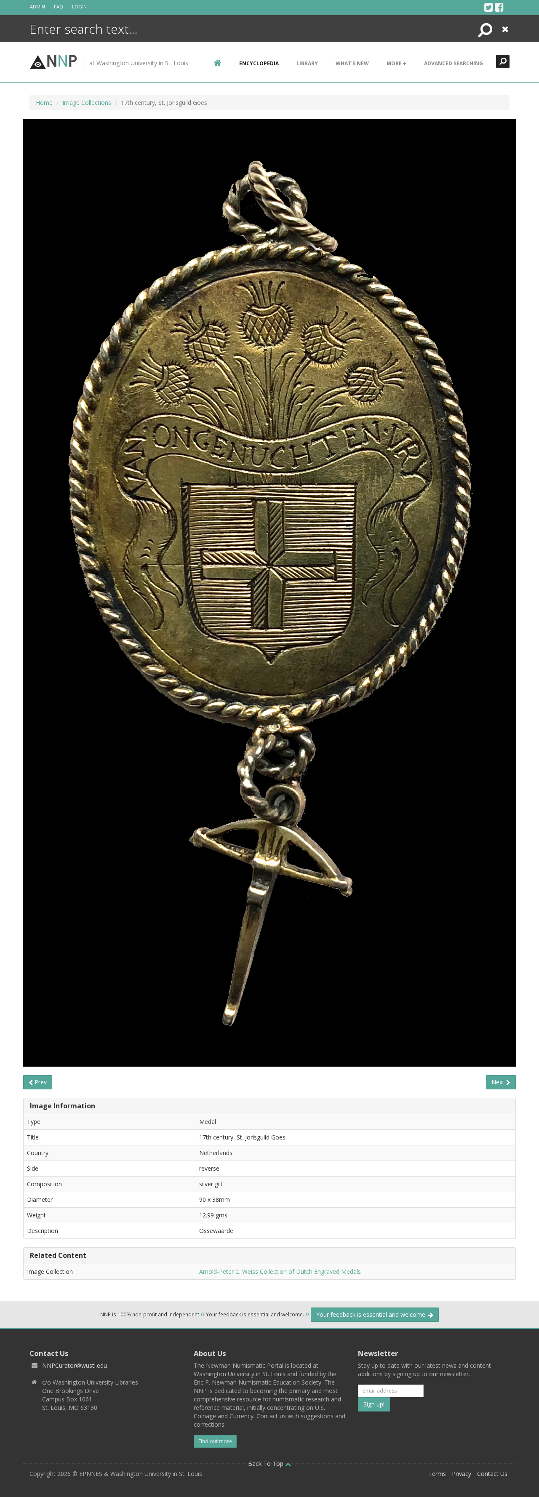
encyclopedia (259, 63)
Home (44, 103)
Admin (37, 6)
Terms (437, 1474)
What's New (352, 63)
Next (498, 1082)
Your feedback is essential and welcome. (372, 1314)
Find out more (215, 1441)
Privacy (461, 1474)
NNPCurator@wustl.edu (74, 1365)
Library (307, 63)
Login (79, 6)
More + (396, 63)
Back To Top (266, 1464)
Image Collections (86, 103)
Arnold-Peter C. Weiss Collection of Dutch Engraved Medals (280, 1272)
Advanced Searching (453, 63)
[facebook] (499, 7)
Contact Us (492, 1474)
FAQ (58, 6)
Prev (40, 1082)
